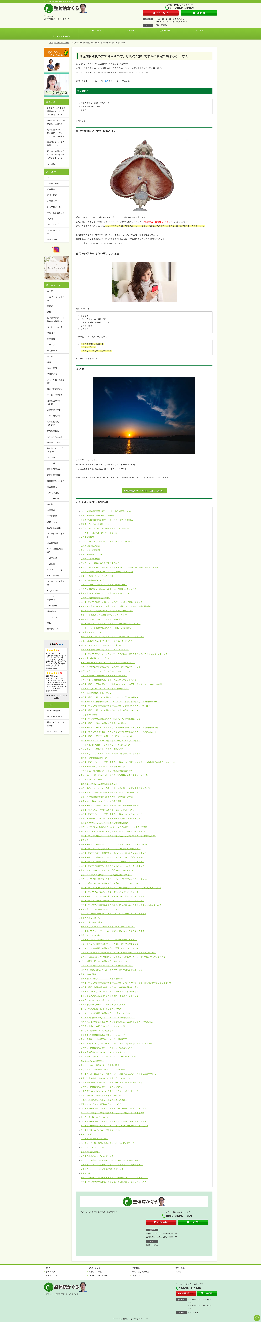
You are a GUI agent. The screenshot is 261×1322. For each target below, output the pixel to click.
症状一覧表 (52, 195)
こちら (106, 81)
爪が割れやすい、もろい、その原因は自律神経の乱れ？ (105, 823)
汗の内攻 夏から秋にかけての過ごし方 (99, 533)
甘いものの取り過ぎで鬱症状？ (94, 1139)
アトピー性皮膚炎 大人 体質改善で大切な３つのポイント (105, 615)
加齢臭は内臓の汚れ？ (90, 1152)
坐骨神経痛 (52, 374)
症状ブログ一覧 (54, 207)
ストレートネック (55, 327)
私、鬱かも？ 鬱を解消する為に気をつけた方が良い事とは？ (108, 1143)
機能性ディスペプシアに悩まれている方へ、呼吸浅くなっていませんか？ (112, 637)
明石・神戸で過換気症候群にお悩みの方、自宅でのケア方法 (107, 797)
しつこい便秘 (53, 493)
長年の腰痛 (52, 368)
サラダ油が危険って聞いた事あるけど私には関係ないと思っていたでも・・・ (114, 1178)
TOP (61, 31)
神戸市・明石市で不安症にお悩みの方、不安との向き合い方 (107, 736)
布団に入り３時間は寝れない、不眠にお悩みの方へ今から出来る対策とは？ (113, 914)
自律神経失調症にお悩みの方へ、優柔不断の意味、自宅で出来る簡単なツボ (113, 1082)
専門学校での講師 (55, 717)
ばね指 (50, 504)
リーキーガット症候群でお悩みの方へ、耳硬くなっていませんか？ (110, 948)
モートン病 (52, 617)
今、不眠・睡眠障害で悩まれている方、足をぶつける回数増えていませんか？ (114, 1126)
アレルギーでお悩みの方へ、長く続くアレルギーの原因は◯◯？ (109, 1057)
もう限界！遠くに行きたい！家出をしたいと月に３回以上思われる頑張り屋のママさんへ (119, 1074)
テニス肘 (51, 463)
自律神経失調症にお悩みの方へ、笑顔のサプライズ (103, 1052)
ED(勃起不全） (53, 591)
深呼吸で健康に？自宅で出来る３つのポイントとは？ (104, 1026)
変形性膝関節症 (54, 475)
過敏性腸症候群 (54, 410)
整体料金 (130, 31)
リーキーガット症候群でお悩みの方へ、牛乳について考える (107, 1013)
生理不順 (51, 510)
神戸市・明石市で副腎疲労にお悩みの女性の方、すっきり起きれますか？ (112, 866)
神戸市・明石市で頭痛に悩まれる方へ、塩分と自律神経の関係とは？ (110, 849)
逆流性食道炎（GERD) (62, 43)
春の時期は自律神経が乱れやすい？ (96, 693)
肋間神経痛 (52, 351)
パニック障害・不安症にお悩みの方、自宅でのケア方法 (105, 961)
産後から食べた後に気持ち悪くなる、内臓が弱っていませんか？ (109, 680)
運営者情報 (52, 240)
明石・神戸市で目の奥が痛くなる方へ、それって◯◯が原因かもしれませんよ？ (115, 879)
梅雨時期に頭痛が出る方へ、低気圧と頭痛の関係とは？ (105, 619)
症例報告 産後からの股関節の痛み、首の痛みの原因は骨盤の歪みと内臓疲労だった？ (118, 953)
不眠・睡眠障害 (54, 416)
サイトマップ (53, 224)
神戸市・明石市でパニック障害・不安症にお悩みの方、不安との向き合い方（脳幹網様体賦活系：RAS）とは (128, 762)
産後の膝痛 (52, 487)
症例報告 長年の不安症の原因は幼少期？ (99, 784)
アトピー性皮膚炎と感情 (91, 922)
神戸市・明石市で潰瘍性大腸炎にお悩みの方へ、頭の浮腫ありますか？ (111, 602)
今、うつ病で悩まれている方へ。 (95, 1117)
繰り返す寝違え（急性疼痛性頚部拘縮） (56, 319)
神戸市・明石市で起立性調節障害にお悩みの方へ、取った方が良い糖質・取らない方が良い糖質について (126, 983)
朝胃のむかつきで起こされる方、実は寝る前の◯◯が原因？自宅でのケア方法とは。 (117, 1022)
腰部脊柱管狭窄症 (55, 389)
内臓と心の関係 (87, 1134)
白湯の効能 (85, 1173)
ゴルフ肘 (51, 457)
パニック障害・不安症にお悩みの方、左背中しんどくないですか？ (110, 883)
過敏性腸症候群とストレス (92, 554)
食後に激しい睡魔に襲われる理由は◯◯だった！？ (103, 1035)
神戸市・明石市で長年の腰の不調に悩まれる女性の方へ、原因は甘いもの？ (113, 1182)
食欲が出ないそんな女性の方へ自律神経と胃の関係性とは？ (107, 611)
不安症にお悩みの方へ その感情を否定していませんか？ (106, 528)
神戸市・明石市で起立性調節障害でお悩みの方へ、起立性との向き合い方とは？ (115, 706)
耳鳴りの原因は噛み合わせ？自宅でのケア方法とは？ (104, 676)
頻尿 (49, 623)
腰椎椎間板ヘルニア (56, 481)
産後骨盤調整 (53, 543)
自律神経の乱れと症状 (90, 559)
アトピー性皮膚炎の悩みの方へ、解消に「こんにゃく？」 (106, 1078)
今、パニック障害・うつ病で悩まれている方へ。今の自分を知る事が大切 (112, 1113)
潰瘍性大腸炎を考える (90, 918)
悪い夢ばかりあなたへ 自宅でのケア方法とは (101, 645)
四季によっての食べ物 (90, 935)
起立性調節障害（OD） (54, 402)
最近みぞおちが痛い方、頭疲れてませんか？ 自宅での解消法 (108, 927)
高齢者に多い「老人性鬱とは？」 (95, 524)
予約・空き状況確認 (61, 36)
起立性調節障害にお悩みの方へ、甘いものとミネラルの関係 (107, 520)
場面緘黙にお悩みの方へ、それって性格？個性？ (102, 801)
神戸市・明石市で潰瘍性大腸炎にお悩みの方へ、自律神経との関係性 (110, 805)
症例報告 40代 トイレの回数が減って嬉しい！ (103, 1169)
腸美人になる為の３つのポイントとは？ (98, 1000)
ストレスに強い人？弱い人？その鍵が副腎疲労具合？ (104, 585)
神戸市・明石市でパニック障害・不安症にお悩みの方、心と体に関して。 (112, 814)
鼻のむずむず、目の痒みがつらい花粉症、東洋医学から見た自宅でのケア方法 (114, 775)
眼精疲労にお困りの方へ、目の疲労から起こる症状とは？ (106, 745)
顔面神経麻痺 (53, 629)
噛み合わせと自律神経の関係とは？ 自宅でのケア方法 (105, 650)
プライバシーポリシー (56, 232)
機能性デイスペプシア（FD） (56, 450)
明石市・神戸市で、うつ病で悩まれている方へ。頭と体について (109, 810)
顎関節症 (51, 333)
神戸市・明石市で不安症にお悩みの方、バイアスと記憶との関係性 (110, 697)
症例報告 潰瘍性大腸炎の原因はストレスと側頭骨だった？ (107, 966)
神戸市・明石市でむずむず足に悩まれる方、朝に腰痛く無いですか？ (110, 624)
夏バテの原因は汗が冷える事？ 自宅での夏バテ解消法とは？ (108, 1018)
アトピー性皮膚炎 (55, 395)
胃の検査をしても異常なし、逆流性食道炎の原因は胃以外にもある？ (110, 754)
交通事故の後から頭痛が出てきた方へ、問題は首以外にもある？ (109, 940)
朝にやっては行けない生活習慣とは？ (97, 1031)
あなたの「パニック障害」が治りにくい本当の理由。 (104, 1069)
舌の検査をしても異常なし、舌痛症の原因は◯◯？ (103, 749)
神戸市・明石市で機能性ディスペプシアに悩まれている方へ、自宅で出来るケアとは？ (118, 844)
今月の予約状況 (54, 711)
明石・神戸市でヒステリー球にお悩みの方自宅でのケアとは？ (108, 671)
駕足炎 (50, 306)
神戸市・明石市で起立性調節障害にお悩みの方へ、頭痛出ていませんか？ (112, 901)
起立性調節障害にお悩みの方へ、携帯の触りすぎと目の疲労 (107, 542)
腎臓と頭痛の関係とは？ (91, 974)
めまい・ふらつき (55, 570)
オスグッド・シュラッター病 (56, 598)
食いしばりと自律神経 (90, 550)
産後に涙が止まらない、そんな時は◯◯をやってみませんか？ (108, 870)
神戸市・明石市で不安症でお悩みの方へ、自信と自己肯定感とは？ (110, 710)
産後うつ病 (52, 522)
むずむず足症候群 (55, 437)
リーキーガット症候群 (56, 583)
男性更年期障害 (87, 537)
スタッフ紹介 (53, 183)
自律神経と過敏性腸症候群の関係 (95, 598)
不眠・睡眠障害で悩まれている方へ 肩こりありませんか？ (107, 641)
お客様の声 (165, 31)
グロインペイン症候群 (56, 298)
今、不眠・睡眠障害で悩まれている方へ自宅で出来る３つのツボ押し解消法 (113, 1121)
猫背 (49, 362)
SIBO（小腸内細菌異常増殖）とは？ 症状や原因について (106, 511)
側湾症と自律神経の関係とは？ (94, 758)
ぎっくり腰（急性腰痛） (56, 381)
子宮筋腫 (51, 564)
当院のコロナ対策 (55, 732)
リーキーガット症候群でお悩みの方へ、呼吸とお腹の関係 (106, 628)
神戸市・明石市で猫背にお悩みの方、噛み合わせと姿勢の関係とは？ (110, 719)
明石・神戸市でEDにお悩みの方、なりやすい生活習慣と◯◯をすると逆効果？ (115, 827)
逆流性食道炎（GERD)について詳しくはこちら (144, 491)
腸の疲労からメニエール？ (92, 632)
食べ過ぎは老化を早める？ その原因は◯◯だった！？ (105, 1005)
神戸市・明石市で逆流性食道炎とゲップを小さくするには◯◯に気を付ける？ (114, 857)
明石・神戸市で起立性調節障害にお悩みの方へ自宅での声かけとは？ (110, 667)
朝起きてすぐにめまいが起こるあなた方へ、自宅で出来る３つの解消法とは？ (114, 831)
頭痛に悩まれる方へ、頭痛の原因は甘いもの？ (101, 1104)
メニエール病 (53, 499)
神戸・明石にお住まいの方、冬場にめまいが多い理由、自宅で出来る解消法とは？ (116, 788)
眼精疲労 (51, 339)
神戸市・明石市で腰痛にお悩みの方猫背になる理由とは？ (106, 723)
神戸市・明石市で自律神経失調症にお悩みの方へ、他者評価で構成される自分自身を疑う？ (120, 702)
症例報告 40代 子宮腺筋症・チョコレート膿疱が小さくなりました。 (112, 1165)
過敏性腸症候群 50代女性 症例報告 (98, 515)
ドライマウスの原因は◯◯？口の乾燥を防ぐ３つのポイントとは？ (110, 996)
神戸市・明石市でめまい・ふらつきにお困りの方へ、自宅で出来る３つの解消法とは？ (118, 836)
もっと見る (52, 164)
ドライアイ (52, 345)
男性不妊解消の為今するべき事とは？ (97, 1156)
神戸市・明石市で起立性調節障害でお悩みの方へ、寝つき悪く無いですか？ (113, 853)
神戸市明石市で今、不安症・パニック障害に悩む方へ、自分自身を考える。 (113, 931)
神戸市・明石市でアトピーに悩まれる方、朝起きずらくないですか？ (110, 741)
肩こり (50, 356)
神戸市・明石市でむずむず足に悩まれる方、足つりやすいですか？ (110, 892)
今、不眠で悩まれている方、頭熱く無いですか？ (102, 1130)
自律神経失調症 (54, 528)
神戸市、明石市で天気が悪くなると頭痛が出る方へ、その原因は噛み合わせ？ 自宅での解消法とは (124, 684)
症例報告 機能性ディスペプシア (95, 658)
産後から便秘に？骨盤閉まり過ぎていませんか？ (102, 1096)
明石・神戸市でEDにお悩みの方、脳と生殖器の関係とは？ (106, 875)
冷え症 (50, 291)
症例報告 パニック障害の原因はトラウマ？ (100, 909)
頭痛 (49, 312)
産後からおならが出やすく (92, 1061)
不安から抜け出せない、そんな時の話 (97, 576)
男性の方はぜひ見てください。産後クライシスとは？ (104, 1100)
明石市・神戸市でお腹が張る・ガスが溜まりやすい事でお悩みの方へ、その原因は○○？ (118, 732)
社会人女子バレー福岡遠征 (56, 724)
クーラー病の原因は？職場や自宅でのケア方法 (101, 1009)
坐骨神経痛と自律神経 (90, 546)
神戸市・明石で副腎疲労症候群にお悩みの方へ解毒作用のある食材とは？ (112, 987)
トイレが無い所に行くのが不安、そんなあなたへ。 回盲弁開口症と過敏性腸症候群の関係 (119, 567)
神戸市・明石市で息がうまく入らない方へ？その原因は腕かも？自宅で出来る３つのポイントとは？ (124, 654)
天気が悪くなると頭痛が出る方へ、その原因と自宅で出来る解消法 (110, 944)
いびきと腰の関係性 (89, 715)
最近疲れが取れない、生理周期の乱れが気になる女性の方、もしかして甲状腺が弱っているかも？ (123, 957)
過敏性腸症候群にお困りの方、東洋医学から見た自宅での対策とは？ (110, 819)
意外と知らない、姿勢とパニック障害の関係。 (101, 1065)
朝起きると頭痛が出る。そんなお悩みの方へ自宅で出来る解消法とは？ (111, 970)
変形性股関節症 (54, 469)
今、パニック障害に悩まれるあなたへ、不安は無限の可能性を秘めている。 (113, 1160)
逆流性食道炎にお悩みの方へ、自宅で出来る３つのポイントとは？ (110, 1091)
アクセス (199, 31)
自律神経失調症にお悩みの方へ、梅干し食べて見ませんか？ (107, 1048)
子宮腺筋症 (52, 558)
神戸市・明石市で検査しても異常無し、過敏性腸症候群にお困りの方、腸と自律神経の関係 (120, 728)
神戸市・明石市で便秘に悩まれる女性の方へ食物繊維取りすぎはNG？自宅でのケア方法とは (121, 888)
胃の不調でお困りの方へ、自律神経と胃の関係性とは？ (105, 689)
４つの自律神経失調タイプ (92, 580)
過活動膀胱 (52, 611)
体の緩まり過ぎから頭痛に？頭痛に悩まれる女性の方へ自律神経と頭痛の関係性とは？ (118, 606)
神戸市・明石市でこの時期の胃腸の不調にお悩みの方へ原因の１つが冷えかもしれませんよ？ (121, 905)
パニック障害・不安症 (56, 535)
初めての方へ (96, 31)
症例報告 (84, 840)
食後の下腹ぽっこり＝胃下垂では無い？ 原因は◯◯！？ (106, 1039)
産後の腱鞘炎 (53, 576)
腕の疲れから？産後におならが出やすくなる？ (101, 563)
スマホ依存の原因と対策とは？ (94, 780)
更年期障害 (52, 516)
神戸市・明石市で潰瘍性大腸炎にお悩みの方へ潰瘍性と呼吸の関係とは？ (112, 862)
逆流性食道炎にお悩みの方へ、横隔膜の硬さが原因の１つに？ (108, 663)
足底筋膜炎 (52, 606)
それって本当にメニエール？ (93, 1147)
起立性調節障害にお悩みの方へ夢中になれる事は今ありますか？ (109, 589)
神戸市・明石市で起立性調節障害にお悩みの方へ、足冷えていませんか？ (112, 896)
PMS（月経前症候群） (55, 550)
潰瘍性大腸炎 (53, 431)
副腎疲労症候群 (54, 442)
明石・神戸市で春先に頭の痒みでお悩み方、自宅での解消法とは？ (110, 792)
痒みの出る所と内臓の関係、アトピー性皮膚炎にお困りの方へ (108, 771)
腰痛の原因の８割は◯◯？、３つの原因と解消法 (102, 979)
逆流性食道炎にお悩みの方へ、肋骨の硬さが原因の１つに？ (107, 593)
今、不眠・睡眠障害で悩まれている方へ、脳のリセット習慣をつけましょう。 (114, 1108)
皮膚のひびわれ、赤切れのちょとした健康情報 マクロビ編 (107, 572)
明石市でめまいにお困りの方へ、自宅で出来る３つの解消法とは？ (110, 992)
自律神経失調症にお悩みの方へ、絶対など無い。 (102, 1087)
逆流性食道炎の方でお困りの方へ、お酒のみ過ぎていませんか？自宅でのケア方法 (116, 1044)
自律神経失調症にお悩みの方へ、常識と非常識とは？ (104, 767)
